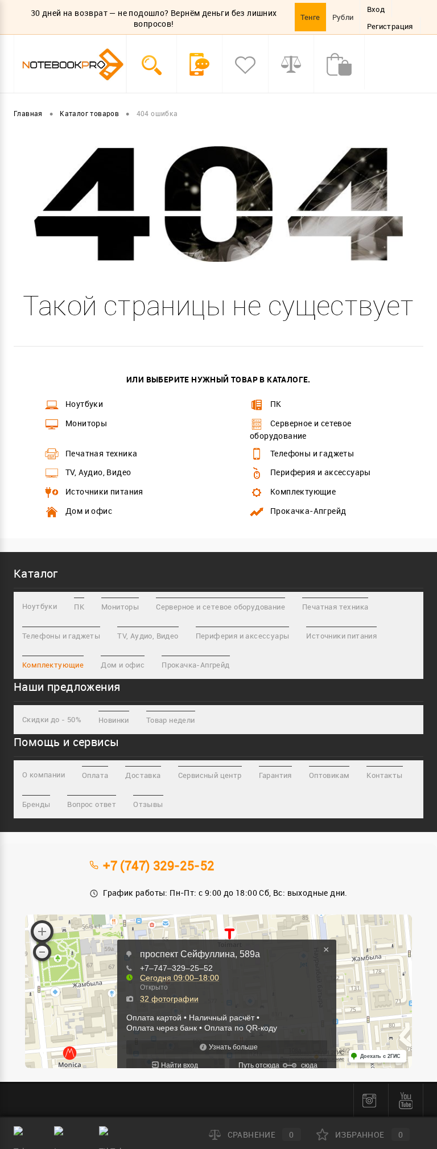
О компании (43, 774)
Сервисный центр (210, 775)
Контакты (384, 775)
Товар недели (170, 720)
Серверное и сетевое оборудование (301, 429)
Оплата (95, 775)
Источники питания (104, 491)
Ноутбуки (84, 403)
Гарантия (275, 775)
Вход (376, 9)
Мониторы (86, 423)
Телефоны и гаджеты (312, 453)
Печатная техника (101, 453)
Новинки (113, 720)
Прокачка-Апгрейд (308, 510)
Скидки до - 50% (51, 719)
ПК (276, 403)
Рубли (343, 17)
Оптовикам (329, 775)
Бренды (36, 804)
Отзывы (148, 804)
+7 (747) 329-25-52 (158, 865)
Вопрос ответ (91, 804)
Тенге (310, 17)
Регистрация (390, 26)
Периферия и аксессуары (320, 472)
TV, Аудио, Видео (98, 472)
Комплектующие (303, 491)
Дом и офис (88, 510)
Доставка (142, 775)
